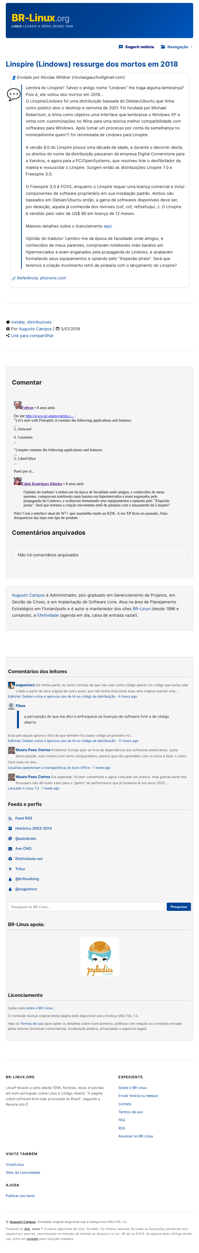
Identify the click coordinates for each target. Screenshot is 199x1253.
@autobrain (25, 838)
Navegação (177, 46)
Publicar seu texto (20, 1196)
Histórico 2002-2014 (33, 828)
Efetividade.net (29, 858)
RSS (121, 1128)
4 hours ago (127, 696)
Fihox (20, 705)
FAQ (121, 1120)
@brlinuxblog (27, 878)
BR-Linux (141, 608)
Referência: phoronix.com (41, 278)
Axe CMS (23, 848)
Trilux (20, 869)
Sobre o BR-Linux (132, 1088)
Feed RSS (23, 818)
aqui (108, 226)
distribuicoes (39, 322)
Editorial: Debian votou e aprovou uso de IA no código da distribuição (62, 696)
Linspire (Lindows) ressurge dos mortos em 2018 (92, 64)
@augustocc (26, 889)
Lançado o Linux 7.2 (23, 788)
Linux (17, 26)
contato (32, 1239)
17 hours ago (128, 741)
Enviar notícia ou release (138, 1096)
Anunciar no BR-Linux (135, 1136)
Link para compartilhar (32, 335)
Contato (125, 1104)
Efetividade (48, 615)
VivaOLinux (15, 1164)
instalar (18, 322)
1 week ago (101, 768)
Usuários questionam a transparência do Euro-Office (49, 768)
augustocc (25, 685)
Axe (27, 1229)
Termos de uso (130, 1112)
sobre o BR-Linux (39, 1008)
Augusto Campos (35, 328)
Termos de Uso (32, 1023)
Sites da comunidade (23, 1172)
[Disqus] (99, 459)
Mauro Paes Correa (33, 750)
